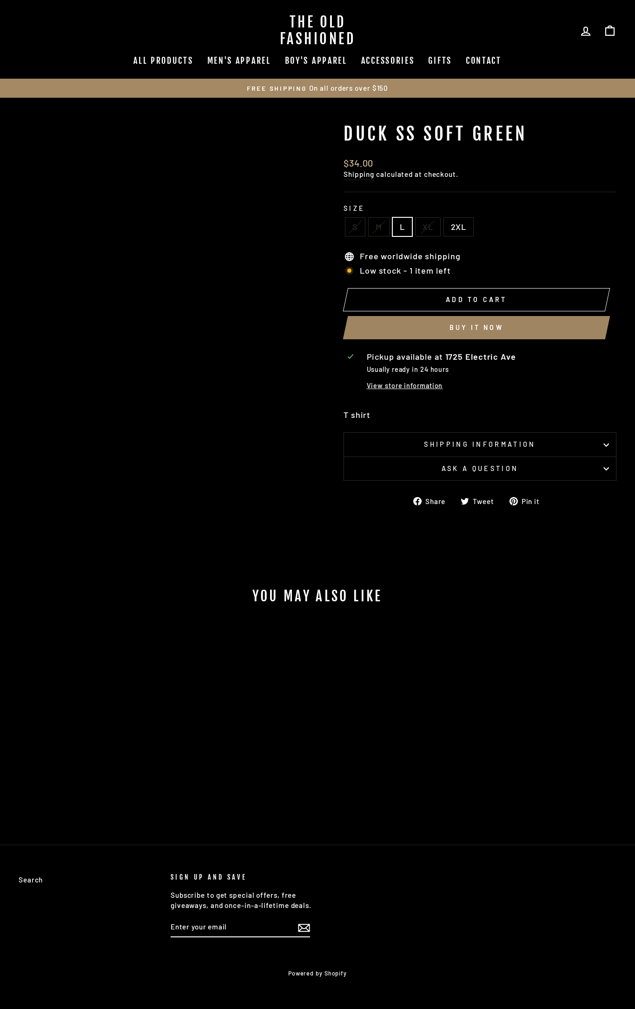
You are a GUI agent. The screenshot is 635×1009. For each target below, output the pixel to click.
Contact (484, 60)
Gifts (440, 60)
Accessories (388, 60)
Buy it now (476, 327)
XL (428, 227)
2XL (459, 227)
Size (354, 208)
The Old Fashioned (318, 30)
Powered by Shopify (317, 973)
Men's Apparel (239, 60)
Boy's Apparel (316, 60)
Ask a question (480, 468)
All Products (163, 60)
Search (31, 879)
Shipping (359, 174)
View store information (405, 386)
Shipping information (480, 444)
